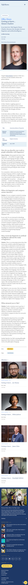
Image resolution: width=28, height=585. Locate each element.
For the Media (4, 573)
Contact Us (3, 575)
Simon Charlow (9, 75)
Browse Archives (4, 570)
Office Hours (6, 19)
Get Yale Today (6, 566)
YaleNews (5, 5)
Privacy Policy (3, 579)
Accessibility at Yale (5, 577)
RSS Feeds (3, 572)
